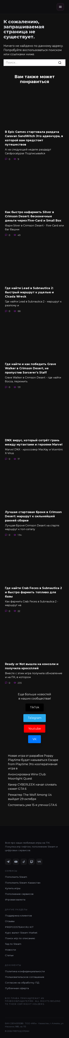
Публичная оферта (17, 988)
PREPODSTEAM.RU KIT (19, 927)
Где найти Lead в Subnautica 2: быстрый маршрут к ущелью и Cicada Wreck (29, 292)
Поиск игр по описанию (20, 938)
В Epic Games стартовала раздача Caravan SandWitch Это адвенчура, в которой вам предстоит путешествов (34, 138)
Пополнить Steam (16, 876)
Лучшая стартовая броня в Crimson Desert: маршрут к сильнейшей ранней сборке (33, 516)
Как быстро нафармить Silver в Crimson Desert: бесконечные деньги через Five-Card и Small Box (33, 216)
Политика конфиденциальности (25, 971)
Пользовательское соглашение (24, 977)
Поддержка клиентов (18, 915)
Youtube (34, 728)
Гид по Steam (13, 943)
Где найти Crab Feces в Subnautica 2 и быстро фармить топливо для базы (33, 592)
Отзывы (10, 921)
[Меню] (60, 7)
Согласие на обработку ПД (22, 982)
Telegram (34, 718)
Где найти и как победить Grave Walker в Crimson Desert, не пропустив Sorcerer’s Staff (30, 368)
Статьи (9, 955)
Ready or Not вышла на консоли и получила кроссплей (31, 666)
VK (34, 739)
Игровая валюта (15, 899)
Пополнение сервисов (19, 894)
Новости (10, 949)
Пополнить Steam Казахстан (22, 882)
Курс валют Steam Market (21, 932)
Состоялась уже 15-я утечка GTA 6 (32, 805)
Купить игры (12, 888)
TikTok (34, 707)
